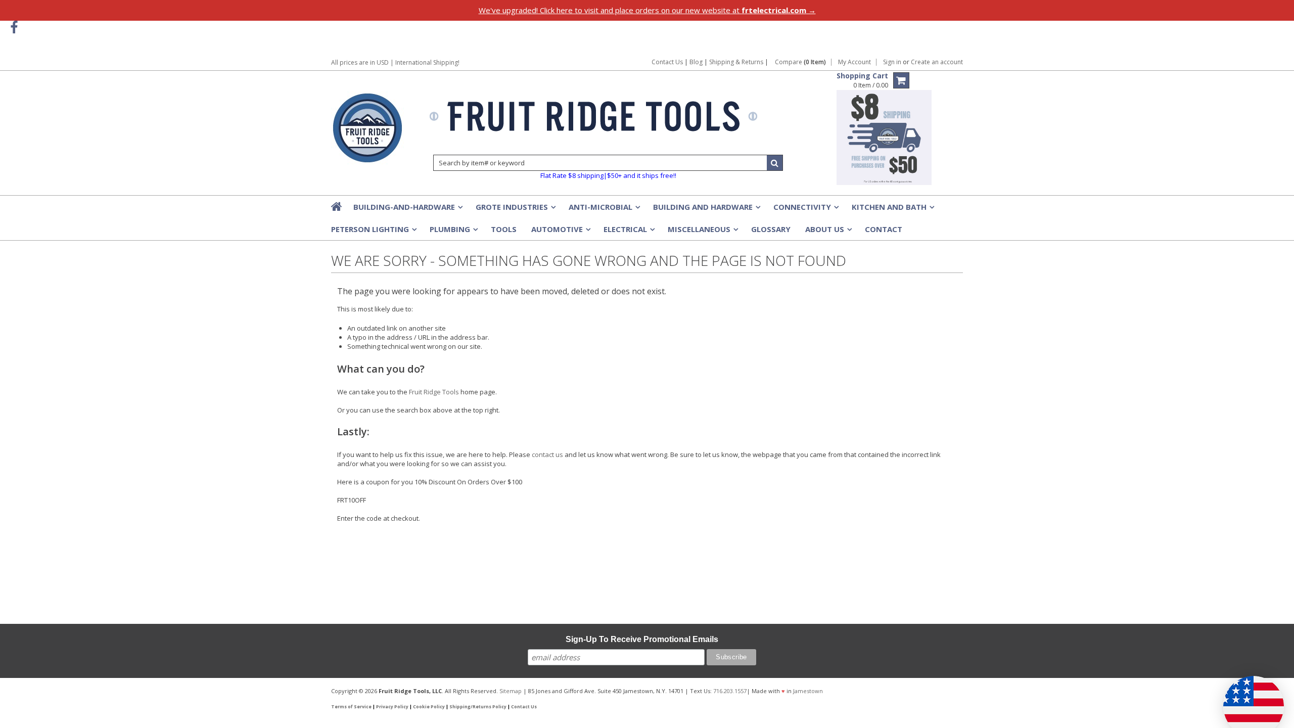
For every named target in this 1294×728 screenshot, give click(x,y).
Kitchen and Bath (892, 210)
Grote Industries (515, 210)
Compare (800, 62)
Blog (696, 62)
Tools (504, 229)
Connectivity (805, 210)
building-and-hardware (407, 210)
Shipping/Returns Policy (477, 707)
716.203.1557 (730, 691)
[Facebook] (14, 27)
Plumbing (453, 232)
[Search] (775, 163)
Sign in (892, 62)
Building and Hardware (706, 210)
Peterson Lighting (373, 232)
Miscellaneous (702, 232)
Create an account (937, 62)
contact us (547, 454)
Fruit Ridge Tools (434, 391)
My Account (854, 62)
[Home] (337, 206)
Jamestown (808, 691)
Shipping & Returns (737, 62)
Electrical (628, 232)
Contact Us (667, 62)
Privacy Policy (392, 707)
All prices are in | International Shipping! (395, 62)
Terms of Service (351, 707)
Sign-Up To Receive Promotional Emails (642, 639)
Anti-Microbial (603, 210)
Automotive (560, 232)
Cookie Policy (429, 707)
